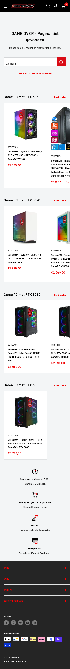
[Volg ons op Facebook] (6, 622)
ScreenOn (13, 147)
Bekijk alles (60, 97)
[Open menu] (5, 6)
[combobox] (30, 61)
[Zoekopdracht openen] (48, 6)
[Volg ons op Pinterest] (20, 622)
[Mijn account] (55, 6)
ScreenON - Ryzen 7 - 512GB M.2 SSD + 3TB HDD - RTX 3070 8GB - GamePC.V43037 (25, 258)
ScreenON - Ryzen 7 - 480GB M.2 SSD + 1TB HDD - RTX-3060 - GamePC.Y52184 (25, 155)
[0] (63, 6)
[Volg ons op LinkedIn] (34, 622)
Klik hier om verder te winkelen (35, 73)
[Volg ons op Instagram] (13, 622)
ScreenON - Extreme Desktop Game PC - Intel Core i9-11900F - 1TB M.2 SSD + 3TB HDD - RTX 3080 (25, 355)
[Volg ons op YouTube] (27, 622)
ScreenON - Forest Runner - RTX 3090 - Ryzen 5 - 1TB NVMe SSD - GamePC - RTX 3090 (25, 443)
